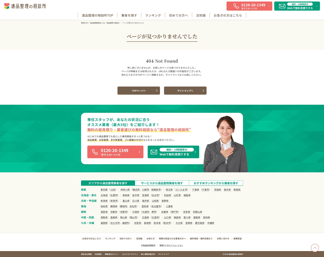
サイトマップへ (185, 90)
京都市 (123, 211)
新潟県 (104, 200)
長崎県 (147, 222)
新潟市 (113, 200)
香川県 (187, 217)
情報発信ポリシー (112, 254)
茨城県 (217, 189)
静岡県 (113, 206)
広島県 (145, 217)
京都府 (113, 211)
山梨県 (155, 200)
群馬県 (237, 189)
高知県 (206, 217)
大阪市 (145, 211)
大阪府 (135, 211)
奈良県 (186, 211)
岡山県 (123, 217)
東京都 (104, 189)
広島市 (155, 217)
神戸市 (174, 211)
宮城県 (145, 195)
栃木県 (227, 189)
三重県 (169, 206)
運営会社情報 (86, 254)
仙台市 (155, 195)
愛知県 (145, 206)
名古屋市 (156, 206)
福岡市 (125, 222)
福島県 (187, 195)
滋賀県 (104, 211)
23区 (112, 189)
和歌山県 (197, 211)
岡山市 (133, 217)
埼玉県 (169, 189)
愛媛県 (196, 217)
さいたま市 (181, 189)
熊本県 (157, 222)
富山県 (126, 200)
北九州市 (115, 222)
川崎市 (145, 189)
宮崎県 (188, 222)
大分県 (179, 222)
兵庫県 (164, 211)
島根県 (113, 217)
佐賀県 (137, 222)
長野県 (165, 200)
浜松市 (132, 206)
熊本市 (167, 222)
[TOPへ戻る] (315, 248)
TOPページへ (139, 90)
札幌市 (113, 195)
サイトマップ (163, 254)
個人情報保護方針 (148, 254)
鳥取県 (104, 217)
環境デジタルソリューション (171, 245)
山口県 (167, 217)
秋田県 (167, 195)
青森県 (126, 195)
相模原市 (155, 189)
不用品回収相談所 (148, 245)
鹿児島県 (199, 222)
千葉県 (195, 189)
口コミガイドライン (130, 254)
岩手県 (135, 195)
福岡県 (104, 222)
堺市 (153, 211)
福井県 (145, 200)
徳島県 (177, 217)
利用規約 (98, 254)
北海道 (104, 195)
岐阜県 (104, 206)
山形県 (177, 195)
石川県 (135, 200)
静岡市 (123, 206)
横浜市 (136, 189)
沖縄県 (210, 222)
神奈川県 (125, 189)
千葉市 (205, 189)
